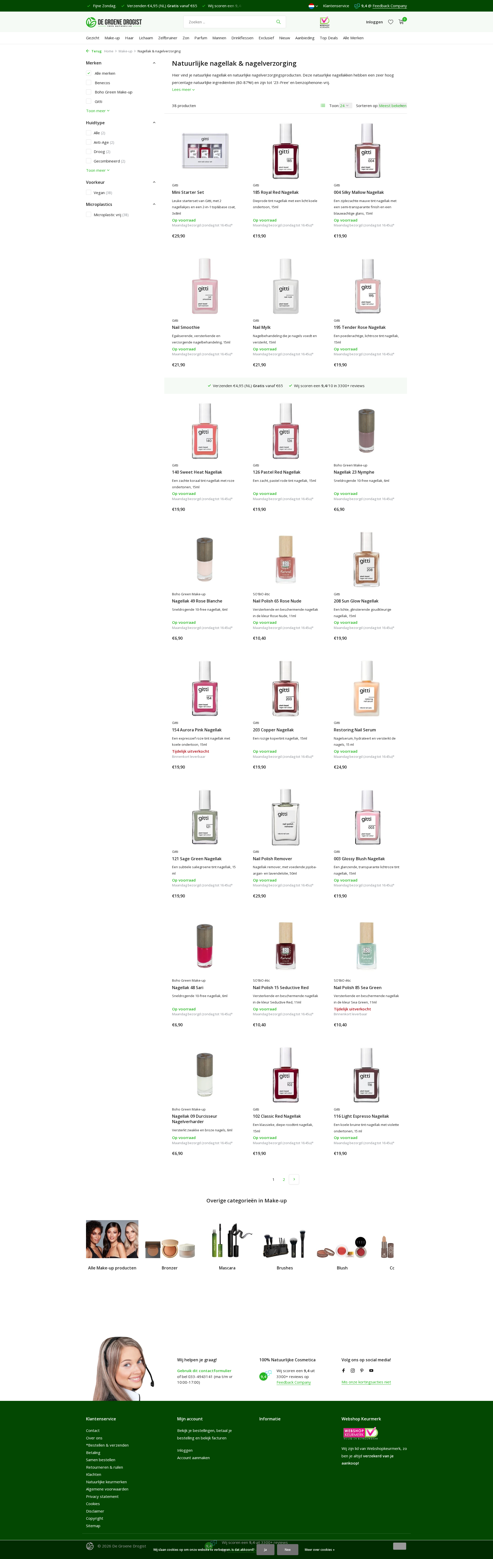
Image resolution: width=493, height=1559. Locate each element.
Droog (102, 151)
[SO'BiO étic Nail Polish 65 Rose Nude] (285, 559)
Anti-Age (104, 142)
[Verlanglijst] (390, 22)
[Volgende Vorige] (294, 1179)
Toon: (334, 105)
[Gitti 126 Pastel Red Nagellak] (285, 430)
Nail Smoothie (186, 327)
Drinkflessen (242, 37)
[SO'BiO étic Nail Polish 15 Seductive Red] (285, 946)
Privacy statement (102, 1496)
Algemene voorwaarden (107, 1488)
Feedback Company (390, 5)
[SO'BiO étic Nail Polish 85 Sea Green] (366, 946)
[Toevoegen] (229, 235)
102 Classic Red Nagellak (277, 1116)
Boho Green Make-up (113, 91)
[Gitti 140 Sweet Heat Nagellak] (205, 430)
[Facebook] (344, 1371)
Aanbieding (305, 37)
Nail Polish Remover (272, 859)
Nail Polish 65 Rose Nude (277, 601)
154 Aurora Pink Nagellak (197, 730)
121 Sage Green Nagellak (197, 859)
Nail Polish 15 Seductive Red (281, 987)
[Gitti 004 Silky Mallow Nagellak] (366, 150)
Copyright (94, 1518)
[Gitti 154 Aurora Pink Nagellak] (205, 688)
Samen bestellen (100, 1459)
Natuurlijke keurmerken (106, 1481)
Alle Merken (353, 37)
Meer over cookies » (320, 1549)
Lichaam (146, 37)
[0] (400, 22)
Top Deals (329, 37)
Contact (93, 1430)
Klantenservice (336, 5)
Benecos (102, 82)
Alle (99, 132)
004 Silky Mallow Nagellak (359, 192)
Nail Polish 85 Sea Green (358, 987)
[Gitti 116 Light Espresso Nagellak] (366, 1075)
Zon (186, 37)
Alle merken (104, 72)
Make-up (112, 37)
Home (108, 51)
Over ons (94, 1437)
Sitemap (93, 1525)
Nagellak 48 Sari (187, 987)
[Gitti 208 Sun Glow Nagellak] (366, 559)
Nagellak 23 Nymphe (354, 472)
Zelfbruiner (167, 37)
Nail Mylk (262, 327)
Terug (96, 51)
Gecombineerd (109, 160)
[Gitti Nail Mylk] (285, 286)
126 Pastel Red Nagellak (276, 472)
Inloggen (185, 1450)
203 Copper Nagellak (273, 730)
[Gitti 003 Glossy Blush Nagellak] (366, 817)
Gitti (98, 101)
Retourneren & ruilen (104, 1467)
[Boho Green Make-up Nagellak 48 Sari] (205, 946)
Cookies (93, 1503)
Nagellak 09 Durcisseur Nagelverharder (194, 1119)
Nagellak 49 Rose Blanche (197, 601)
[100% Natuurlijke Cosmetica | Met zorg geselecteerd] (118, 22)
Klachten (93, 1474)
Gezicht (92, 37)
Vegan (103, 192)
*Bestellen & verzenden (107, 1445)
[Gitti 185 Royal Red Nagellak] (285, 150)
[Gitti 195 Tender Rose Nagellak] (366, 286)
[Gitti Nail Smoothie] (205, 286)
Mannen (219, 37)
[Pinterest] (362, 1371)
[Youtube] (371, 1371)
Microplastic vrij (111, 214)
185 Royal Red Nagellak (276, 192)
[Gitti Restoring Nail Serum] (366, 688)
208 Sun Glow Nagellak (356, 601)
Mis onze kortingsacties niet (366, 1381)
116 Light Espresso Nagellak (361, 1116)
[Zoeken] (278, 21)
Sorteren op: (367, 105)
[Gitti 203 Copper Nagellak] (285, 688)
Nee (288, 1549)
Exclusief (266, 37)
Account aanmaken (193, 1457)
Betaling (93, 1452)
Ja (265, 1549)
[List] (323, 105)
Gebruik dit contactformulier (204, 1370)
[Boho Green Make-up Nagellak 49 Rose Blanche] (205, 559)
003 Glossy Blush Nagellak (359, 859)
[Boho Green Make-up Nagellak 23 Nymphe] (366, 430)
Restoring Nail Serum (355, 730)
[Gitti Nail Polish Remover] (285, 817)
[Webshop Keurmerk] (324, 22)
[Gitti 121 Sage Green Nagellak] (205, 817)
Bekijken (226, 766)
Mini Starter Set (188, 192)
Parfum (200, 37)
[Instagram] (353, 1371)
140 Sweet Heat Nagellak (197, 472)
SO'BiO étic (261, 594)
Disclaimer (95, 1511)
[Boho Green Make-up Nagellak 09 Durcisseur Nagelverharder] (205, 1075)
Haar (129, 37)
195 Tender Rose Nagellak (360, 327)
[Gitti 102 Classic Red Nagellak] (285, 1075)
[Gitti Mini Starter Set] (205, 150)
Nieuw (284, 37)
